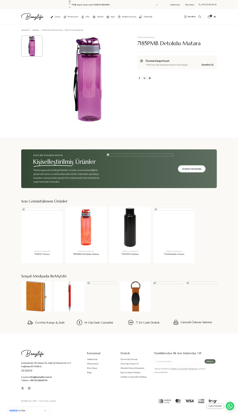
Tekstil (100, 16)
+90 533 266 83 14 (38, 380)
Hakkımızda (175, 5)
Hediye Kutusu (129, 16)
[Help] (206, 16)
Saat (113, 16)
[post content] (41, 227)
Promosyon (73, 16)
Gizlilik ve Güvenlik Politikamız (183, 368)
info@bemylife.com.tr (41, 377)
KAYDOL (210, 361)
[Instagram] (29, 388)
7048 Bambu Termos (174, 254)
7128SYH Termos (42, 254)
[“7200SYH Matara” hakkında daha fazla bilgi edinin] (145, 212)
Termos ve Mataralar (146, 37)
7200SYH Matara (130, 254)
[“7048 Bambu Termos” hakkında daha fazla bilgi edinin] (189, 212)
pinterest (150, 78)
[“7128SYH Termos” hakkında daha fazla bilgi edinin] (57, 212)
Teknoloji (148, 16)
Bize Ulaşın (189, 5)
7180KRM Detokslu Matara (86, 254)
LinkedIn (144, 78)
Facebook (139, 78)
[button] (22, 4)
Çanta (57, 16)
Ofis (87, 16)
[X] (22, 388)
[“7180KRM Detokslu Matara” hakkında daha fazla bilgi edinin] (101, 212)
